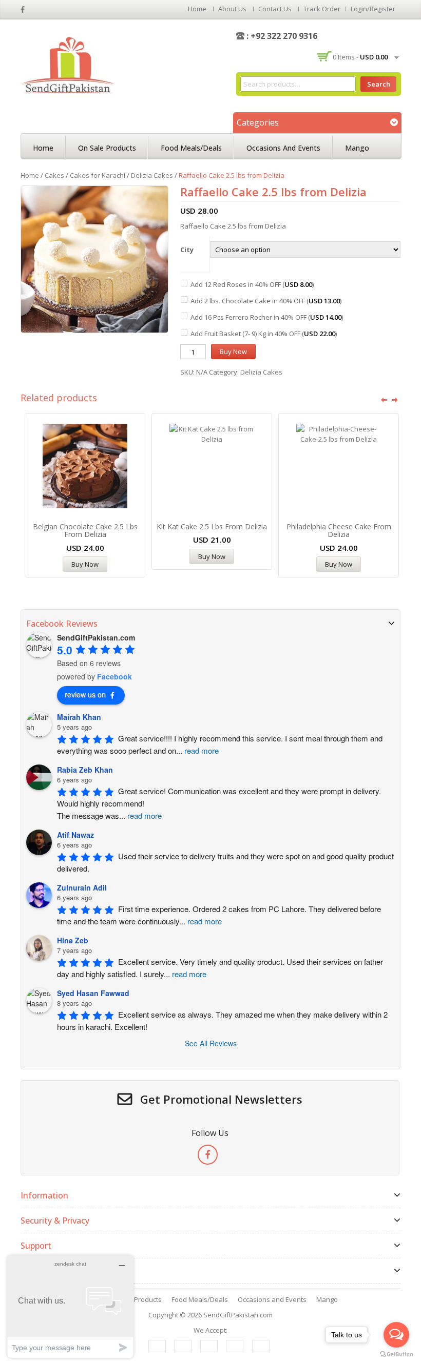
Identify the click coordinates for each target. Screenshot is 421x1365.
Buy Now (233, 351)
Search (378, 84)
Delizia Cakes (152, 175)
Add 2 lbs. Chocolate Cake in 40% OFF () (265, 300)
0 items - (360, 56)
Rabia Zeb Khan (85, 769)
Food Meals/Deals (191, 148)
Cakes (54, 175)
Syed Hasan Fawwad (93, 993)
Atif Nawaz (75, 835)
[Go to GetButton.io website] (396, 1354)
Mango (357, 148)
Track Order (321, 8)
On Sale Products (107, 148)
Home (197, 8)
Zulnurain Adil (82, 887)
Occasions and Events (283, 148)
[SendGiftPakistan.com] (67, 64)
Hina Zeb (72, 940)
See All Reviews (211, 1043)
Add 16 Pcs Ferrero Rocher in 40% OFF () (266, 317)
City (187, 249)
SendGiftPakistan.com (238, 1314)
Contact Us (275, 8)
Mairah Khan (79, 717)
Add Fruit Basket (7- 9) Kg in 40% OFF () (263, 333)
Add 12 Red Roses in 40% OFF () (252, 284)
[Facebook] (208, 1155)
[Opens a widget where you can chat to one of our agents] (70, 1306)
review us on (85, 694)
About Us (232, 8)
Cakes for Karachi (97, 175)
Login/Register (373, 8)
